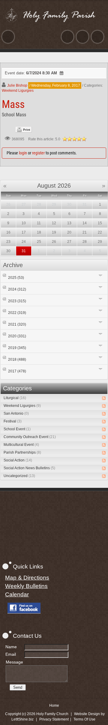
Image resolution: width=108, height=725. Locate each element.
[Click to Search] (98, 37)
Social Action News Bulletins (29, 468)
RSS (104, 398)
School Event (17, 429)
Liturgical (15, 398)
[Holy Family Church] (53, 15)
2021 (17, 324)
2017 (17, 371)
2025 (16, 278)
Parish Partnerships (22, 452)
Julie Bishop (17, 85)
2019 (17, 348)
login (23, 153)
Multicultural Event (21, 445)
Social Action (18, 460)
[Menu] (8, 37)
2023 (17, 301)
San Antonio (16, 413)
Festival (13, 421)
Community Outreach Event (30, 437)
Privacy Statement (54, 719)
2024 (17, 289)
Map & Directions (27, 577)
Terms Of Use (84, 719)
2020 (17, 336)
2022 (17, 313)
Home (54, 705)
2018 (17, 359)
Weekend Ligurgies (18, 90)
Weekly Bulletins (26, 586)
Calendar (17, 594)
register (38, 153)
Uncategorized (19, 476)
